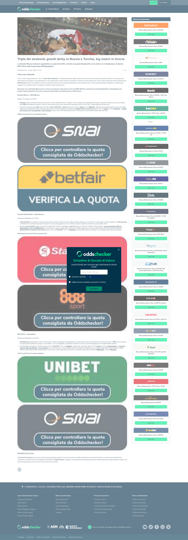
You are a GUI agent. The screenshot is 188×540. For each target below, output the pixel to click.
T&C (87, 277)
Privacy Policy (96, 277)
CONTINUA (94, 289)
